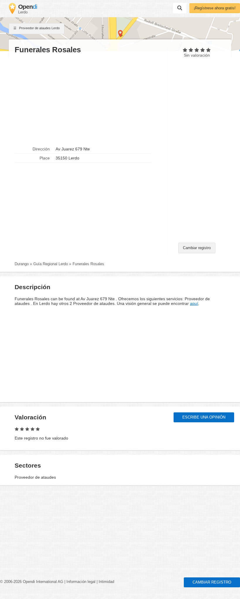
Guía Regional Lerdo (50, 264)
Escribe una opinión (203, 417)
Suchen (179, 8)
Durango (22, 264)
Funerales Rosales (88, 264)
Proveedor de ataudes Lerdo (39, 28)
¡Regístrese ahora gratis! (215, 8)
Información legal (80, 582)
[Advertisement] (88, 99)
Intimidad (106, 582)
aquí (194, 303)
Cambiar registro (197, 248)
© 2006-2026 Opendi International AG (31, 582)
